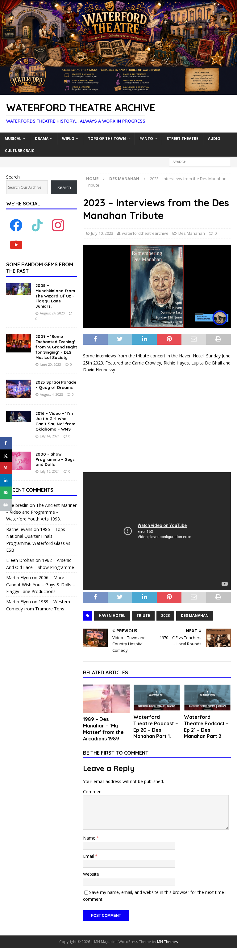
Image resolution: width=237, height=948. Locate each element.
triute (143, 615)
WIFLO (68, 138)
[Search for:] (200, 161)
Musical (13, 138)
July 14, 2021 (50, 436)
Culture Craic (19, 150)
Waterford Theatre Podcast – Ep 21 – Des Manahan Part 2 (206, 726)
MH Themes (167, 941)
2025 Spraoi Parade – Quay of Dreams (55, 385)
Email (89, 856)
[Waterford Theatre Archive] (118, 91)
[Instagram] (58, 225)
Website (91, 874)
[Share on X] (6, 455)
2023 (165, 615)
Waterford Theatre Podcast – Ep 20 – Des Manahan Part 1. (155, 726)
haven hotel (112, 615)
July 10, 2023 (102, 233)
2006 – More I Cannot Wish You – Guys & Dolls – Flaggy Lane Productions (40, 584)
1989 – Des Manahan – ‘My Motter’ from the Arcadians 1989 (103, 728)
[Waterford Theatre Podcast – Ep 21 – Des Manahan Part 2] (207, 698)
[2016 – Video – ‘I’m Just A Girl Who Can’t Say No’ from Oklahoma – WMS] (18, 416)
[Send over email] (6, 493)
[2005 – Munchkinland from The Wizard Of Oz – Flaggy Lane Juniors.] (18, 289)
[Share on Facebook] (6, 443)
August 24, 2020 (52, 313)
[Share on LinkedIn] (6, 480)
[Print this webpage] (6, 505)
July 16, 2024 (50, 471)
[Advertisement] (157, 423)
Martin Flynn (18, 577)
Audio (214, 138)
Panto (146, 138)
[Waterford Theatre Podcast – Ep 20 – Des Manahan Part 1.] (156, 698)
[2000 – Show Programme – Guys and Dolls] (18, 461)
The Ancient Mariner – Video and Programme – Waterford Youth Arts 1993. (41, 512)
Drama (41, 138)
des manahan (195, 615)
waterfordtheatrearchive (145, 233)
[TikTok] (37, 225)
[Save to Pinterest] (6, 468)
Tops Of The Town (107, 138)
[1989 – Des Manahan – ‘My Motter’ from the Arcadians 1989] (106, 699)
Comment (93, 791)
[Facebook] (16, 225)
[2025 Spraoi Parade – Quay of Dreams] (18, 389)
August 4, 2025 (51, 394)
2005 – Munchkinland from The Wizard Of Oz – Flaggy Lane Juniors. (55, 296)
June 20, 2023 (50, 364)
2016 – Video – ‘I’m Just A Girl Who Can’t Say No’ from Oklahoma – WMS (55, 421)
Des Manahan (191, 233)
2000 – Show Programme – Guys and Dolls (55, 459)
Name (90, 838)
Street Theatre (182, 138)
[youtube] (16, 245)
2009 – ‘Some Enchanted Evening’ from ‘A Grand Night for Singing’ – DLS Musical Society (56, 347)
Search (13, 177)
